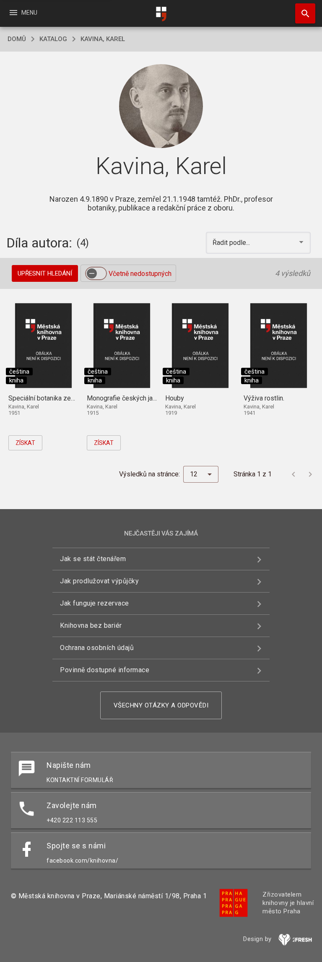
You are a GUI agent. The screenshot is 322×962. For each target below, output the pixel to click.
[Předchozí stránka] (293, 474)
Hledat (302, 13)
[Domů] (161, 14)
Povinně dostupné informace (104, 670)
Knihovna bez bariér (91, 625)
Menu (22, 13)
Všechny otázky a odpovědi (161, 705)
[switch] (96, 273)
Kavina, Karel (102, 39)
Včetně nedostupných (140, 274)
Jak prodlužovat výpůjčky (99, 581)
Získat (25, 442)
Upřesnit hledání (45, 273)
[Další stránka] (310, 474)
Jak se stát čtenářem (93, 559)
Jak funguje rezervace (94, 603)
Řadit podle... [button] (232, 243)
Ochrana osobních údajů (97, 648)
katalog (53, 39)
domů (17, 39)
